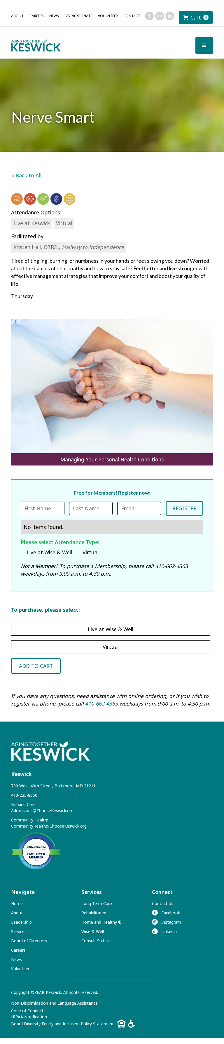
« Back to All (26, 175)
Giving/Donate (78, 15)
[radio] (110, 629)
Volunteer (108, 15)
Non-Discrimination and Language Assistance (54, 1003)
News (54, 15)
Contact (131, 15)
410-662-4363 (101, 703)
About (17, 15)
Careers (36, 15)
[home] (36, 45)
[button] (196, 17)
